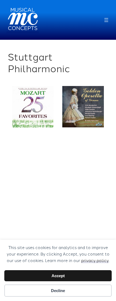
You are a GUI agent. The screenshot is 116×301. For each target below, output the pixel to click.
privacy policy (95, 260)
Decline (58, 290)
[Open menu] (106, 20)
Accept (58, 275)
